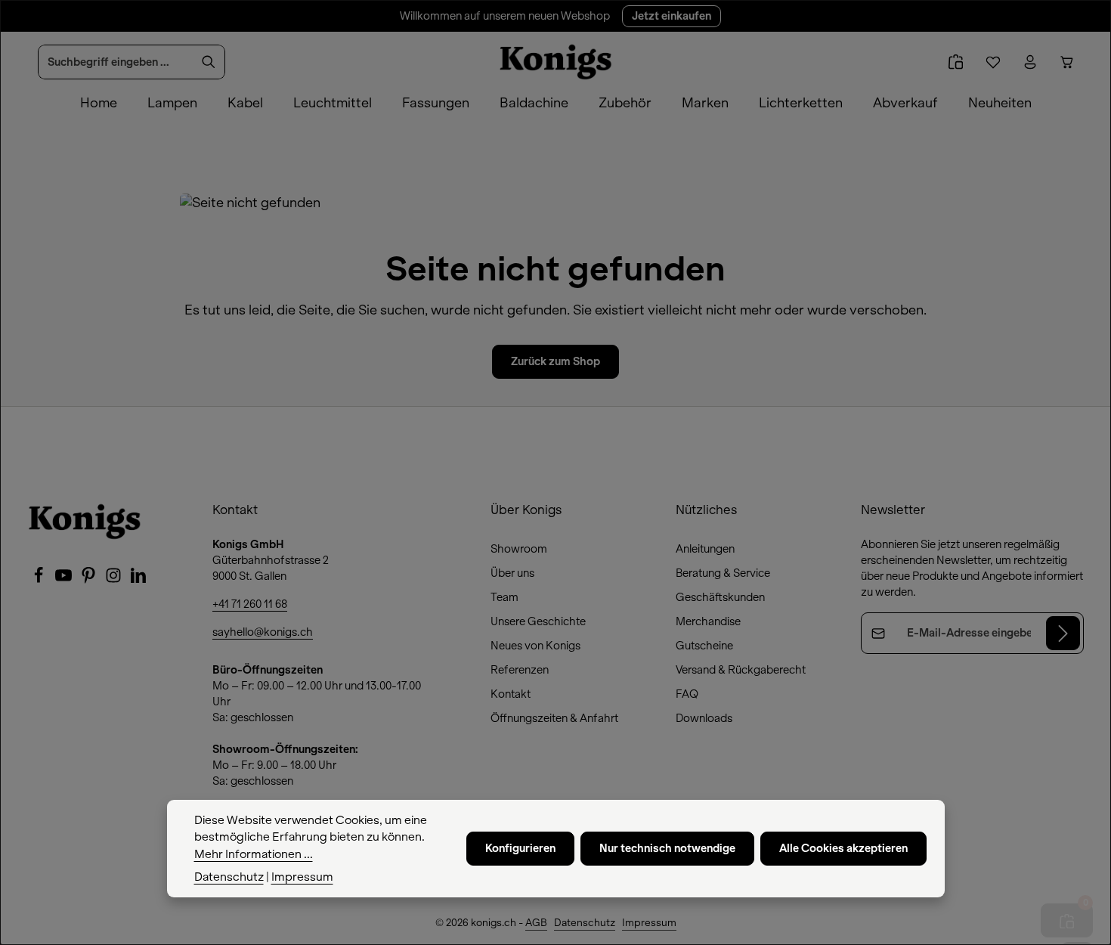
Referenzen (520, 670)
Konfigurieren (520, 848)
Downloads (704, 718)
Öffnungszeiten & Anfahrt (554, 718)
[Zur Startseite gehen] (555, 62)
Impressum (649, 922)
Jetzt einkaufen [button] (671, 16)
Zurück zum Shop (555, 361)
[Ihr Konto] (1030, 62)
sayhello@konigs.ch (262, 632)
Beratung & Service (723, 573)
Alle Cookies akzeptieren (843, 848)
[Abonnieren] (1063, 633)
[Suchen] (209, 62)
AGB (536, 922)
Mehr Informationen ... (253, 854)
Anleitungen (705, 549)
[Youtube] (64, 580)
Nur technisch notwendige (667, 848)
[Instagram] (114, 580)
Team (504, 597)
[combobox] (115, 62)
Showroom (519, 549)
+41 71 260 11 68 (249, 604)
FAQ (687, 694)
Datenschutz (584, 922)
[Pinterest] (89, 580)
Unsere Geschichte (538, 621)
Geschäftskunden (720, 597)
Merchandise (708, 621)
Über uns (512, 573)
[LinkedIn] (138, 580)
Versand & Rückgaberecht (741, 670)
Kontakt (511, 694)
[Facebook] (39, 580)
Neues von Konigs (535, 645)
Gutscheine (704, 645)
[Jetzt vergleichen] (956, 62)
